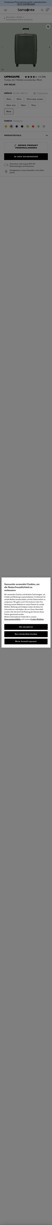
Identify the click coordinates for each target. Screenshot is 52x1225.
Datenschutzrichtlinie (12, 619)
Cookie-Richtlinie (37, 619)
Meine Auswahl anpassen (26, 641)
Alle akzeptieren (26, 627)
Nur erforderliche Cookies (26, 634)
